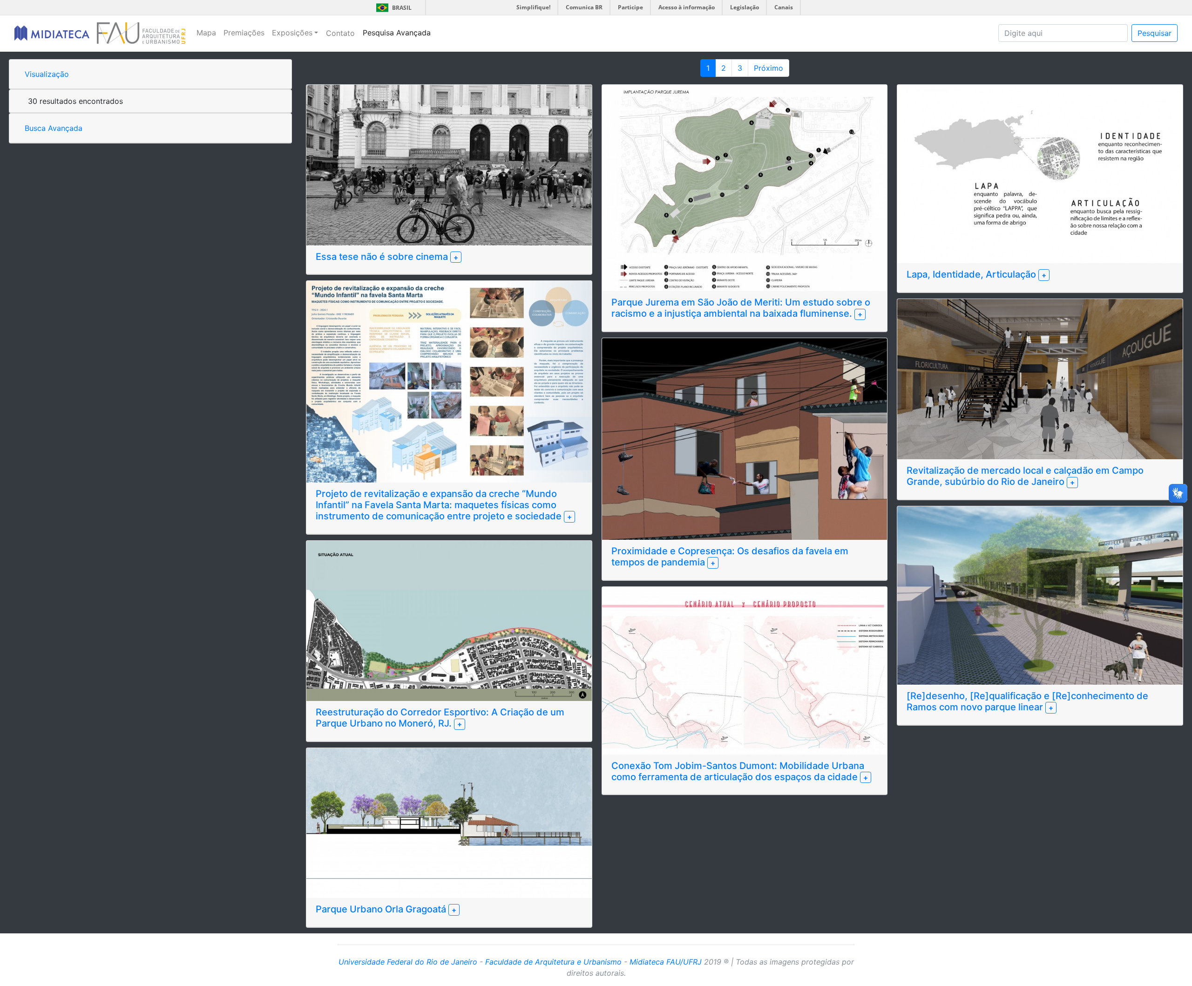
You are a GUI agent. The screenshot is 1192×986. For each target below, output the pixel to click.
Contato (340, 33)
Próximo (768, 68)
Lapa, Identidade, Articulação (972, 274)
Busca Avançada (53, 128)
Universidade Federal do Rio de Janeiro (408, 961)
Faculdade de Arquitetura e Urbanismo (553, 961)
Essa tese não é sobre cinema (383, 256)
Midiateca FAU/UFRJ (666, 961)
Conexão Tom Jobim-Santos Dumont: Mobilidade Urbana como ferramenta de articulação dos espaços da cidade (737, 771)
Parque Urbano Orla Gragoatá (382, 909)
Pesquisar (1155, 33)
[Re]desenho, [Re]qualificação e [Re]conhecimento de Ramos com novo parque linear (1027, 701)
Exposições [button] (292, 32)
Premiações (244, 32)
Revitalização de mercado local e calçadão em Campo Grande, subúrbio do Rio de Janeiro (1025, 476)
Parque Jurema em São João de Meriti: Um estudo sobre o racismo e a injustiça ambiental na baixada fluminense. (740, 308)
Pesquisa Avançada (397, 32)
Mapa (206, 32)
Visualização (47, 74)
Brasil (392, 8)
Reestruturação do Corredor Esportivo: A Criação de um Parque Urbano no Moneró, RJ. (440, 718)
